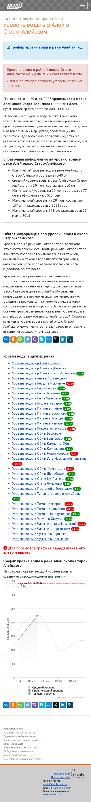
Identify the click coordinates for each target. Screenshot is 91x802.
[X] (56, 339)
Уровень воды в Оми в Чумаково (41, 483)
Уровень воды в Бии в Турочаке (40, 393)
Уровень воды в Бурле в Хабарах (41, 403)
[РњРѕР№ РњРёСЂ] (49, 339)
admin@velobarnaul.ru (55, 784)
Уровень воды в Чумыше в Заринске (39, 533)
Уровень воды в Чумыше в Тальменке (40, 538)
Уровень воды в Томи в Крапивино (43, 508)
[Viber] (35, 339)
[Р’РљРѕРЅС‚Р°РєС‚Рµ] (6, 339)
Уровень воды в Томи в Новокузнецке (46, 513)
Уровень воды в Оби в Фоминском (42, 468)
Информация (28, 18)
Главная (9, 18)
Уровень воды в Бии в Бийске (38, 388)
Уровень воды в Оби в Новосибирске (44, 453)
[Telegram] (28, 339)
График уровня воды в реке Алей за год (47, 47)
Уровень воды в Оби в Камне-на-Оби (40, 443)
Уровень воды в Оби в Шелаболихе (43, 473)
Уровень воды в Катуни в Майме (41, 408)
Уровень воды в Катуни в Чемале (42, 423)
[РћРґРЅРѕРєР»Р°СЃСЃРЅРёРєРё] (13, 339)
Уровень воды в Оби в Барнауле (36, 433)
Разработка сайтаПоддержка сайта (60, 775)
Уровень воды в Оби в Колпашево (42, 448)
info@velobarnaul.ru (53, 794)
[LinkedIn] (63, 339)
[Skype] (42, 339)
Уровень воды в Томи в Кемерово (42, 503)
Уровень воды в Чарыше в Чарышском (45, 528)
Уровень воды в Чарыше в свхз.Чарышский (48, 523)
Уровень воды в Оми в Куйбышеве (42, 478)
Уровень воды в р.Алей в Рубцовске (39, 368)
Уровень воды (52, 18)
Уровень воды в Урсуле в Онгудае (42, 518)
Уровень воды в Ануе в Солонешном (39, 378)
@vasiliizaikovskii (63, 787)
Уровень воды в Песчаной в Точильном (46, 488)
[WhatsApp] (20, 339)
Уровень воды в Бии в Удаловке (40, 398)
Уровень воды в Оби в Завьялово (41, 438)
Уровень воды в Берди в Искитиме (43, 383)
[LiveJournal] (70, 339)
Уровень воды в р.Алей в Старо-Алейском (47, 373)
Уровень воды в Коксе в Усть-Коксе (43, 428)
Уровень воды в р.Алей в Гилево (36, 363)
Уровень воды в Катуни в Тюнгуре (42, 418)
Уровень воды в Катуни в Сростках (43, 413)
